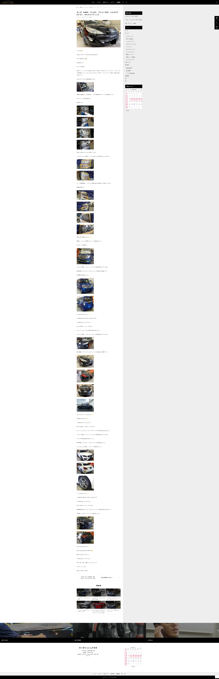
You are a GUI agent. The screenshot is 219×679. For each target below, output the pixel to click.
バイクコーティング (130, 59)
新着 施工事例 (129, 68)
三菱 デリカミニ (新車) (130, 23)
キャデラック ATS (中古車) (131, 16)
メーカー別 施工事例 (130, 73)
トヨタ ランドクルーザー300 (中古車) (133, 19)
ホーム (93, 2)
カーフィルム (129, 46)
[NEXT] (141, 89)
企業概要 (118, 2)
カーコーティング (85, 17)
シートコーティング (130, 51)
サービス (99, 2)
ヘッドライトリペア (130, 41)
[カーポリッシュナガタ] (8, 2)
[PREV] (126, 89)
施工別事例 (128, 70)
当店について (105, 2)
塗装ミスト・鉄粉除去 (130, 57)
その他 (90, 17)
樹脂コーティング (129, 54)
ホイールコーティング (130, 49)
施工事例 (112, 2)
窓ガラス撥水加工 (129, 38)
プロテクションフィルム (131, 44)
